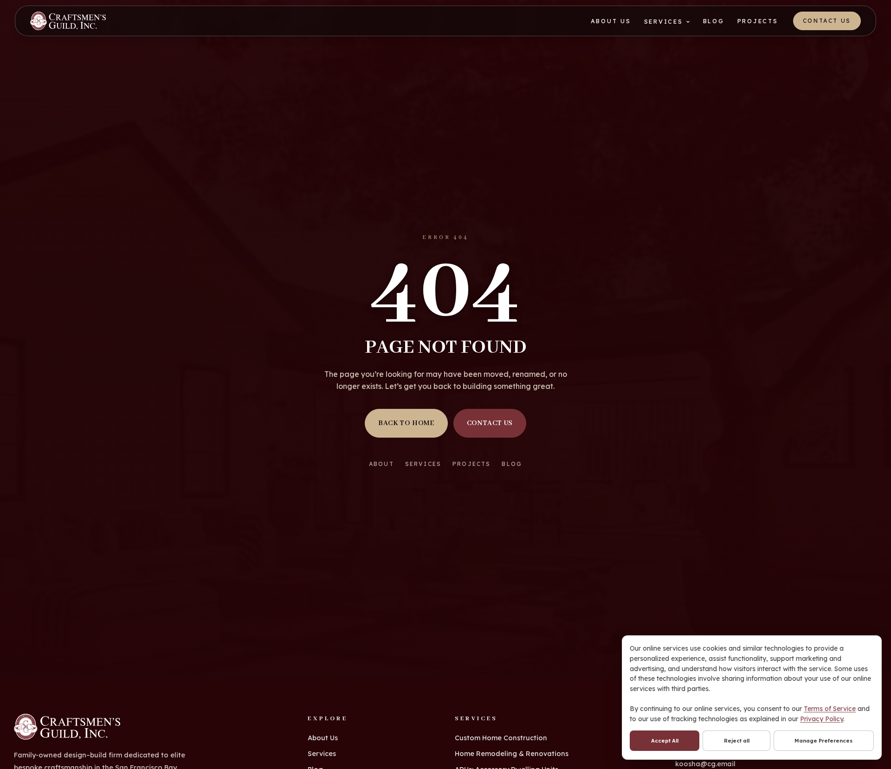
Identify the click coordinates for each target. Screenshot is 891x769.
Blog (713, 21)
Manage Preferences (823, 740)
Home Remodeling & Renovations (511, 753)
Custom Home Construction (501, 737)
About (381, 463)
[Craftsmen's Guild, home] (68, 21)
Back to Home (406, 423)
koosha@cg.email (705, 763)
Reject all (736, 740)
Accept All (664, 740)
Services (663, 21)
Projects (757, 21)
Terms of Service (830, 708)
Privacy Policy (821, 719)
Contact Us (827, 20)
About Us (611, 21)
